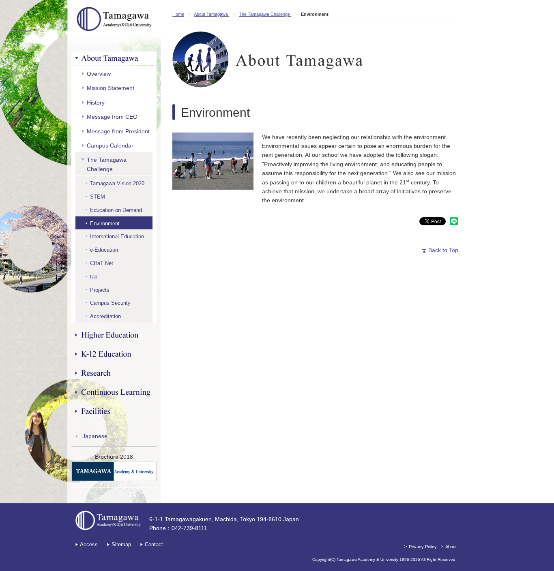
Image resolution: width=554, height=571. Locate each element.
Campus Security (110, 303)
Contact (154, 544)
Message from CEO (112, 116)
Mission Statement (110, 88)
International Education (117, 236)
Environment (105, 223)
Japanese (94, 436)
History (96, 102)
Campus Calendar (110, 145)
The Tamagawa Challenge (107, 164)
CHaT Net (101, 263)
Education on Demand (116, 210)
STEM (97, 197)
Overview (99, 74)
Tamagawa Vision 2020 (117, 183)
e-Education (104, 250)
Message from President (118, 131)
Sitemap (121, 544)
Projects (100, 290)
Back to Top (443, 250)
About (451, 546)
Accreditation (105, 316)
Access (89, 544)
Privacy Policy (423, 546)
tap (93, 277)
